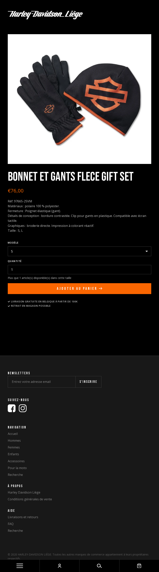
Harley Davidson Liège (24, 492)
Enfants (13, 454)
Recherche (15, 475)
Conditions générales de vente (30, 499)
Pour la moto (17, 468)
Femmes (14, 447)
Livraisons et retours (23, 517)
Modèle (13, 242)
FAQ (11, 524)
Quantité (15, 261)
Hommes (14, 441)
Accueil (13, 434)
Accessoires (16, 461)
